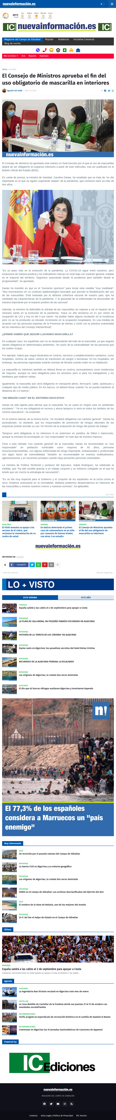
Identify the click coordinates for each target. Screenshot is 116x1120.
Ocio (23, 56)
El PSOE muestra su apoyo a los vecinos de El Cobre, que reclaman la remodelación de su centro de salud (19, 532)
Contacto (33, 1115)
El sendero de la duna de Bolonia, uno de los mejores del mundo (52, 904)
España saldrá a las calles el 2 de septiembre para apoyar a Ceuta (53, 607)
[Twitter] (109, 91)
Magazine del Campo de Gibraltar (22, 39)
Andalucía (63, 39)
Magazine (32, 56)
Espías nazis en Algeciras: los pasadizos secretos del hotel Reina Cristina (57, 648)
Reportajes (44, 56)
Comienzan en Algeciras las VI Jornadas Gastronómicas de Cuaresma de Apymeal (61, 1029)
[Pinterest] (45, 564)
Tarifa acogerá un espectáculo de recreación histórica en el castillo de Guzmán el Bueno (64, 1017)
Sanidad (12, 69)
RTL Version (81, 1115)
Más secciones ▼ (11, 56)
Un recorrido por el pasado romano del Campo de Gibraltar (49, 853)
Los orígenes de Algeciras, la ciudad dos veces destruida (48, 675)
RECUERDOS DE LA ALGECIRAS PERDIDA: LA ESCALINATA (46, 661)
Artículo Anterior (11, 573)
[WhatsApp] (113, 91)
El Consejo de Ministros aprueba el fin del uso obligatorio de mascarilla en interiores (95, 530)
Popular (49, 39)
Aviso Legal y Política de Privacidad (57, 1115)
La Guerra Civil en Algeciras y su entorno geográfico (45, 866)
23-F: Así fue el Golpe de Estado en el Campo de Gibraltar (48, 917)
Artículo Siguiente (104, 573)
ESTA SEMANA (30, 597)
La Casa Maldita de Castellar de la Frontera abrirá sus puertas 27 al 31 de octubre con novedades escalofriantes (63, 1005)
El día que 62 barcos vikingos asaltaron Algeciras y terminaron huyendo (56, 688)
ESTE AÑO (86, 597)
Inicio (4, 69)
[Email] (51, 564)
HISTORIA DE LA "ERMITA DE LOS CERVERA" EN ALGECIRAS (47, 634)
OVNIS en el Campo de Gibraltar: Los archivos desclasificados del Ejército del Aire (61, 892)
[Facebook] (105, 91)
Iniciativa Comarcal (83, 39)
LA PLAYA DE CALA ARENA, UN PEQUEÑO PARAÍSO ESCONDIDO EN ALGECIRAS (57, 621)
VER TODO (110, 495)
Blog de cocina (12, 43)
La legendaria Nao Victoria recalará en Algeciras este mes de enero (54, 991)
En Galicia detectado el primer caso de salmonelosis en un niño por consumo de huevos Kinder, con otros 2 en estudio (57, 532)
